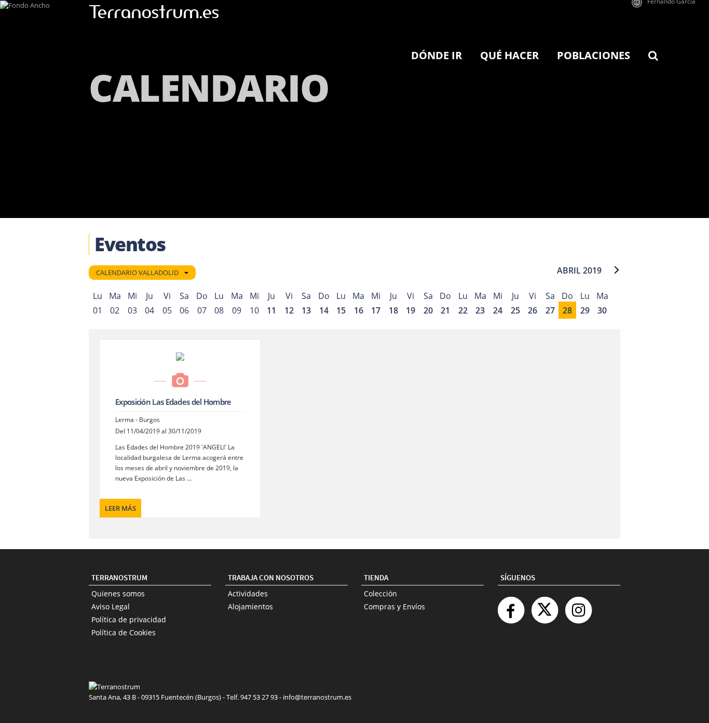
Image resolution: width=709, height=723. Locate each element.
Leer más (120, 508)
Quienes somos (118, 593)
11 (271, 310)
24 (497, 310)
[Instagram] (578, 606)
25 (515, 310)
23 (480, 310)
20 (428, 310)
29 (585, 310)
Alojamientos (250, 606)
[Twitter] (544, 606)
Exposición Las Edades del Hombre (173, 402)
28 (567, 310)
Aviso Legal (110, 606)
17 (375, 310)
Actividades (248, 593)
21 (445, 310)
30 (602, 310)
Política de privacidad (128, 619)
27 (550, 310)
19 (410, 310)
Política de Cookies (123, 632)
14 (324, 310)
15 (341, 310)
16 (358, 310)
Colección (380, 593)
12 (289, 310)
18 (393, 310)
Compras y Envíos (394, 606)
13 (306, 310)
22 (463, 310)
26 (532, 310)
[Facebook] (511, 606)
